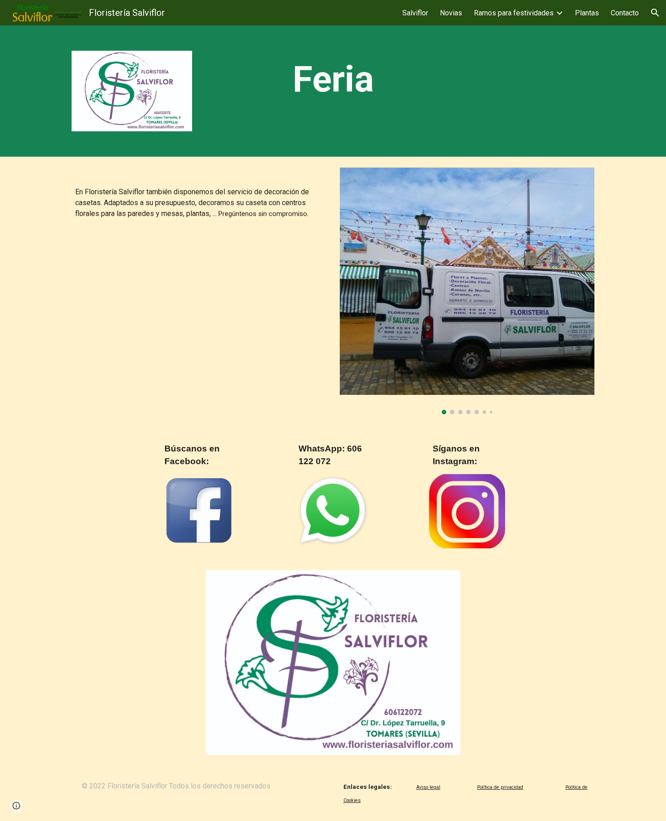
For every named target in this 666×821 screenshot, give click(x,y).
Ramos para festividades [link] (514, 13)
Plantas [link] (587, 13)
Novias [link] (451, 13)
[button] (655, 13)
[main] (333, 79)
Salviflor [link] (415, 13)
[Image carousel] (467, 291)
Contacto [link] (625, 13)
